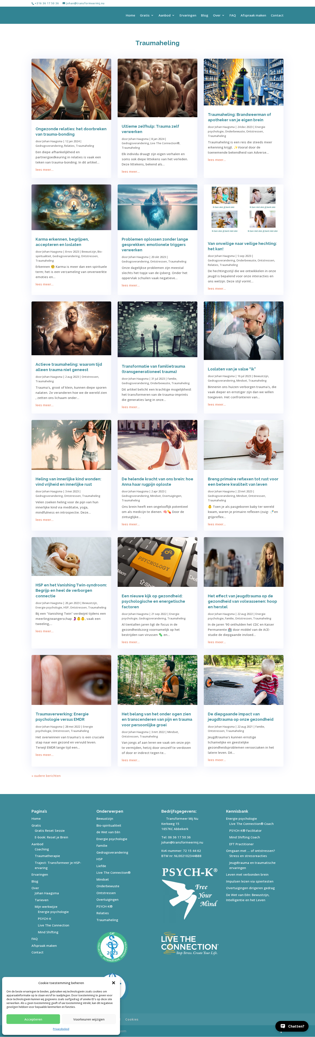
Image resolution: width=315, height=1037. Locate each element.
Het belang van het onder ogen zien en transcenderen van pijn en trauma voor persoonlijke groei (157, 719)
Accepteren (33, 1019)
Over (216, 15)
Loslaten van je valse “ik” (232, 369)
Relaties (69, 146)
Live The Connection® (165, 143)
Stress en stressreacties (248, 856)
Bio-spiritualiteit (108, 825)
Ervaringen (188, 15)
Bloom (121, 1031)
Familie (172, 379)
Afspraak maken (253, 15)
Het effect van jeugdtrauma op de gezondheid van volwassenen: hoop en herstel (242, 601)
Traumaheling (85, 146)
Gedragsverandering (49, 146)
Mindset (241, 380)
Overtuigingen (171, 496)
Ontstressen (254, 131)
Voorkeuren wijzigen (89, 1019)
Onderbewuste (235, 131)
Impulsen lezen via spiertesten (249, 881)
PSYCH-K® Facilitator (245, 830)
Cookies (131, 1019)
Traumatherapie (47, 856)
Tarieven (41, 900)
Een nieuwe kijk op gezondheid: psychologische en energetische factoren (153, 601)
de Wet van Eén (108, 832)
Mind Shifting (48, 932)
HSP (66, 607)
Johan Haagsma (52, 141)
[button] (113, 983)
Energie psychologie (49, 607)
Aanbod (165, 15)
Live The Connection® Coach (251, 823)
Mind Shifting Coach (244, 837)
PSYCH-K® (104, 906)
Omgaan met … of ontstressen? (250, 850)
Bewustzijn (89, 251)
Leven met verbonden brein (247, 874)
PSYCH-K (44, 918)
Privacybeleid (61, 1029)
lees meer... (45, 169)
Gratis (145, 15)
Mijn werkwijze (46, 906)
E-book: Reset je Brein (51, 837)
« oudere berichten (46, 775)
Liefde (101, 866)
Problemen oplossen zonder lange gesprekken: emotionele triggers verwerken (155, 244)
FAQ (233, 15)
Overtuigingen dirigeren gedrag (250, 888)
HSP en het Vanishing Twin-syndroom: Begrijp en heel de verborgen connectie (71, 590)
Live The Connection (53, 925)
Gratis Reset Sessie (50, 830)
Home (130, 15)
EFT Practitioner (241, 844)
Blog (204, 15)
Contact (277, 15)
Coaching (42, 849)
